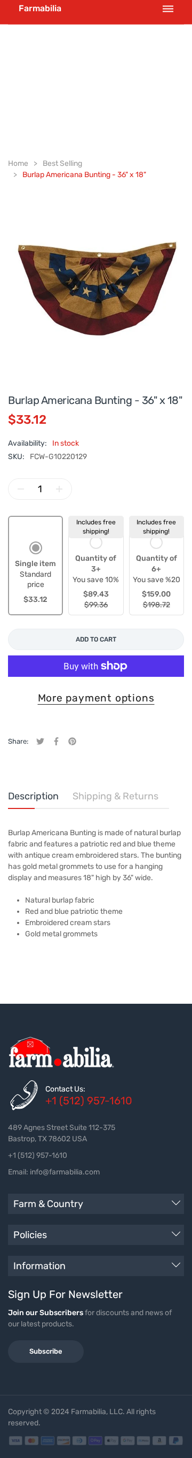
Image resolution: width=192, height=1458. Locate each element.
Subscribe (45, 1351)
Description (33, 796)
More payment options (96, 698)
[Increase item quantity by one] (59, 489)
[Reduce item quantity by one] (21, 489)
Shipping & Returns (115, 796)
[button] (35, 574)
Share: (18, 741)
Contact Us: (65, 1089)
